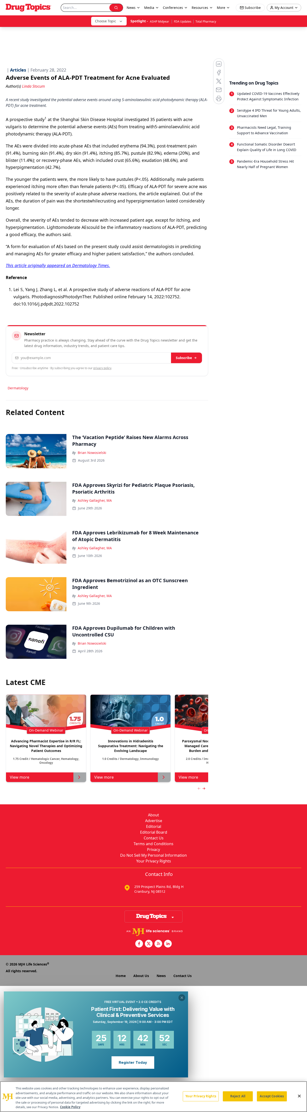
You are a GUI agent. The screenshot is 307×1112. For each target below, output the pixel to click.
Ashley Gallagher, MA (95, 500)
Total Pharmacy (205, 21)
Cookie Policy (70, 1107)
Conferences (173, 7)
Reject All (237, 1096)
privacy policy (102, 368)
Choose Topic (105, 21)
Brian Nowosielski (92, 452)
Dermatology (18, 388)
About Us (141, 975)
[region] (153, 1096)
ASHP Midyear (160, 21)
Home (121, 975)
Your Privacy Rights (153, 861)
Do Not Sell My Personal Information (153, 855)
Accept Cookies (272, 1096)
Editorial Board (153, 832)
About (153, 815)
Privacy (153, 849)
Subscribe (184, 357)
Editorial (153, 826)
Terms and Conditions (153, 843)
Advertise (153, 820)
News (161, 975)
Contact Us (154, 838)
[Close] (299, 1096)
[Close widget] (181, 997)
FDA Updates (182, 21)
